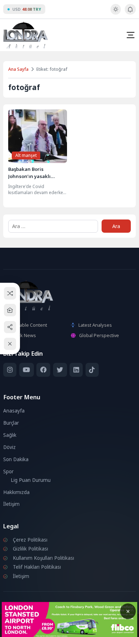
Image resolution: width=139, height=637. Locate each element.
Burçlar (11, 423)
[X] (60, 370)
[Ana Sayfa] (10, 310)
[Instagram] (9, 370)
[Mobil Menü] (130, 35)
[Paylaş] (10, 327)
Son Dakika (16, 459)
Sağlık (9, 435)
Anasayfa (14, 411)
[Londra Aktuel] (25, 34)
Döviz (9, 447)
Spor (8, 471)
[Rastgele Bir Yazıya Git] (10, 293)
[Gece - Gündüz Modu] (115, 13)
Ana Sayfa (18, 69)
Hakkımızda (16, 492)
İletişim (11, 504)
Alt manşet (26, 155)
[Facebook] (43, 370)
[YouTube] (26, 370)
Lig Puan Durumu (31, 480)
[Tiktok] (92, 370)
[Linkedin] (76, 370)
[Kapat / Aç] (10, 344)
